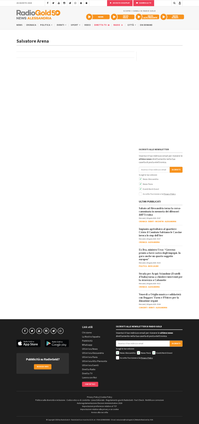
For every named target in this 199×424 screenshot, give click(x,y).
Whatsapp (87, 344)
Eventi (61, 25)
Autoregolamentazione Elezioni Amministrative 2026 (99, 403)
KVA (151, 420)
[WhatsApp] (75, 3)
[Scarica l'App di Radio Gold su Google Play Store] (57, 343)
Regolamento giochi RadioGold (119, 400)
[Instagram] (64, 3)
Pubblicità (87, 340)
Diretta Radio (88, 369)
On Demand (146, 25)
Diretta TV (100, 25)
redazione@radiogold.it (125, 420)
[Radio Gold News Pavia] (122, 17)
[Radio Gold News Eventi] (172, 17)
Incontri (159, 221)
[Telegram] (70, 3)
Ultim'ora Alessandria (93, 353)
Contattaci (90, 384)
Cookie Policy (106, 397)
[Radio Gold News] (98, 17)
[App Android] (81, 3)
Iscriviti (176, 169)
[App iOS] (86, 3)
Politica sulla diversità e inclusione (50, 400)
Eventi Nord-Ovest (150, 189)
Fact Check (139, 400)
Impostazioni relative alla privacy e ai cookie (99, 409)
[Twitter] (53, 3)
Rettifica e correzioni (154, 400)
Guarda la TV (145, 3)
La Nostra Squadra (91, 336)
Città (130, 25)
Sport (75, 25)
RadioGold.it (65, 420)
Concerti (143, 307)
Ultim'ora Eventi (90, 365)
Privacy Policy (170, 194)
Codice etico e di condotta (78, 400)
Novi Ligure (153, 266)
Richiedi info (43, 366)
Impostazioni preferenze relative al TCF (99, 406)
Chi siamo (87, 332)
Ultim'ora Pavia (89, 357)
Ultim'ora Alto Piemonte (94, 361)
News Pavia (147, 184)
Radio (117, 25)
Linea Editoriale (97, 400)
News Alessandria (150, 179)
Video (87, 25)
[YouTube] (58, 3)
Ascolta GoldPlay (121, 3)
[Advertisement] (161, 100)
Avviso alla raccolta (99, 412)
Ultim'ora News (90, 349)
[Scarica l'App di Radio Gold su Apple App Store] (28, 343)
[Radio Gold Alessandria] (38, 14)
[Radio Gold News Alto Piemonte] (147, 17)
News (19, 25)
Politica (45, 25)
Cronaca (31, 25)
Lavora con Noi (89, 377)
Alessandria (170, 221)
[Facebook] (47, 3)
